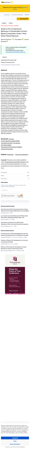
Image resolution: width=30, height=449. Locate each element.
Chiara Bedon (18, 39)
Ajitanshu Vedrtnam (6, 39)
